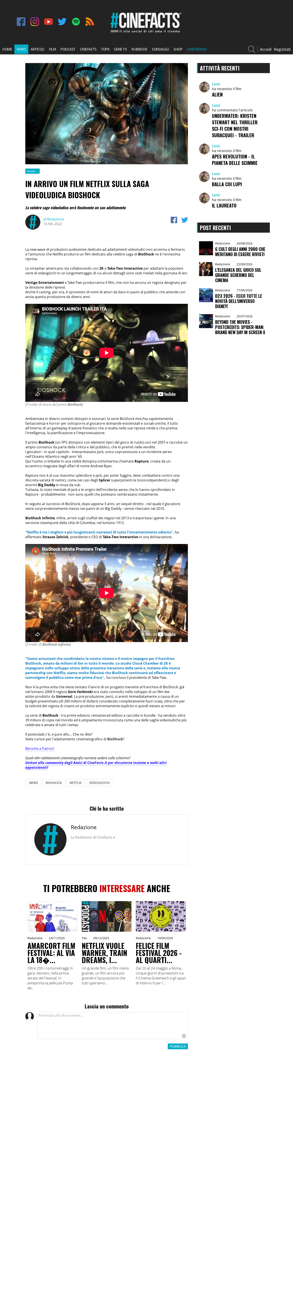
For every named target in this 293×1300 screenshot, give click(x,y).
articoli (37, 49)
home (7, 49)
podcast (67, 49)
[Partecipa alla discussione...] (112, 1025)
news (21, 49)
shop (178, 49)
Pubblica (178, 1046)
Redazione (54, 219)
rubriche (139, 49)
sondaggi (160, 49)
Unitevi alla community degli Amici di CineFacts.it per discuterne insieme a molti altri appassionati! (96, 765)
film (52, 49)
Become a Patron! (39, 748)
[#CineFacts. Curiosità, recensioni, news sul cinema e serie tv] (145, 32)
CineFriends (197, 49)
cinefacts (88, 49)
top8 (105, 49)
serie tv (120, 49)
